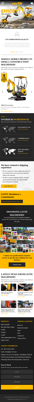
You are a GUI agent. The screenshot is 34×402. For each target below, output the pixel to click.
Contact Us (20, 335)
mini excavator (5, 324)
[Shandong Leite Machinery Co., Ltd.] (17, 3)
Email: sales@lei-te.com (9, 352)
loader (3, 335)
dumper (3, 332)
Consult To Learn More (23, 129)
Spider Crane (5, 340)
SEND (17, 387)
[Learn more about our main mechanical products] (17, 14)
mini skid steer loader (7, 327)
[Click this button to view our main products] (2, 3)
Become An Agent (22, 328)
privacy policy (21, 338)
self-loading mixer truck (8, 337)
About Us (20, 325)
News (19, 330)
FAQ (18, 333)
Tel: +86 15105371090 (7, 349)
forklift (3, 329)
